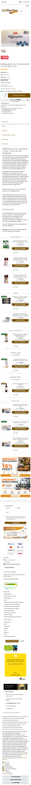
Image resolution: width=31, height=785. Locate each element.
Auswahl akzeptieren (15, 779)
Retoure (6, 628)
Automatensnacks (17, 722)
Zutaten (4, 126)
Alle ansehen (16, 355)
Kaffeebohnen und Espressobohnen (10, 720)
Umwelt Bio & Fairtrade (9, 612)
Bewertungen (5, 144)
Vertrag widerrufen (12, 641)
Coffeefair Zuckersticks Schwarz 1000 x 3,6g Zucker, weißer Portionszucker (20, 297)
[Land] (20, 2)
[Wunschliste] (22, 2)
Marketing (7, 765)
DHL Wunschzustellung (10, 768)
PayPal (6, 770)
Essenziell (7, 762)
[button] (15, 100)
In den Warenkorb (19, 95)
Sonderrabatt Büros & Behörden (12, 604)
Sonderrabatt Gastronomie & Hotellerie (13, 602)
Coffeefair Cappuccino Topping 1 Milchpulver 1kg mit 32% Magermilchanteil (20, 335)
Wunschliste (5, 103)
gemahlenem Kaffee (20, 718)
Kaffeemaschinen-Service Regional (12, 616)
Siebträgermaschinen (7, 729)
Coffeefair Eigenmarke (9, 636)
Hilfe (5, 600)
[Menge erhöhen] (5, 94)
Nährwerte (4, 130)
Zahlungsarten (7, 594)
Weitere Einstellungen (7, 773)
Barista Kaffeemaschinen (18, 729)
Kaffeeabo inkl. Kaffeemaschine (12, 606)
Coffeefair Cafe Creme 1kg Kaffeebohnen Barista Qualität (20, 360)
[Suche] (27, 5)
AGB (5, 624)
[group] (6, 262)
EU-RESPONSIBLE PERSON (8, 135)
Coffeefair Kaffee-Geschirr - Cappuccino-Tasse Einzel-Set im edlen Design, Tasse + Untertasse (20, 315)
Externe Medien (8, 767)
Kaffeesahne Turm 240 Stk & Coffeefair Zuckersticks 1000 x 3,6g (20, 405)
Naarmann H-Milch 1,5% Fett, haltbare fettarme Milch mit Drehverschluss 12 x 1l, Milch (20, 259)
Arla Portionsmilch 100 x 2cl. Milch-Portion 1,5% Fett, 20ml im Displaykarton (20, 241)
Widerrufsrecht (8, 598)
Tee (23, 722)
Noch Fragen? (5, 139)
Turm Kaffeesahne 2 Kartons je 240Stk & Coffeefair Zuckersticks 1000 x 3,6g (20, 439)
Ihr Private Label (8, 614)
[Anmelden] (2, 2)
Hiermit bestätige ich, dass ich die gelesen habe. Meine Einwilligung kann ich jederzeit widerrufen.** (15, 518)
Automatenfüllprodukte (7, 722)
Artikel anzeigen (20, 320)
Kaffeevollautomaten (12, 725)
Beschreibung (5, 121)
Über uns (6, 632)
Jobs (5, 634)
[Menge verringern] (5, 96)
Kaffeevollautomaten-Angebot (11, 608)
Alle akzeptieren (15, 776)
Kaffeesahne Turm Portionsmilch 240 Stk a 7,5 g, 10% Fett (20, 422)
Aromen (26, 722)
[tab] (15, 122)
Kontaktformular (9, 567)
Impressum (7, 626)
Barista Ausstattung (9, 610)
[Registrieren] (5, 2)
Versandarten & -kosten (10, 596)
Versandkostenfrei (11, 703)
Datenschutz (7, 622)
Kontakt (22, 641)
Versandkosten (13, 88)
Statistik (7, 763)
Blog (5, 630)
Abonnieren (16, 522)
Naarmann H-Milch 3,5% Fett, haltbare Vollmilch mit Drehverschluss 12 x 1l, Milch (20, 276)
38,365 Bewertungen (15, 674)
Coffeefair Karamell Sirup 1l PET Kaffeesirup (20, 384)
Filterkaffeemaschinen (17, 727)
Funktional (7, 772)
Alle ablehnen (15, 782)
